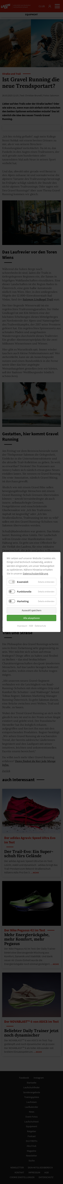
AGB (31, 625)
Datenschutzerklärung (35, 573)
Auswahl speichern (31, 610)
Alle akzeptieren (31, 618)
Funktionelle (24, 591)
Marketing (23, 601)
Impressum (22, 625)
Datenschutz (40, 625)
